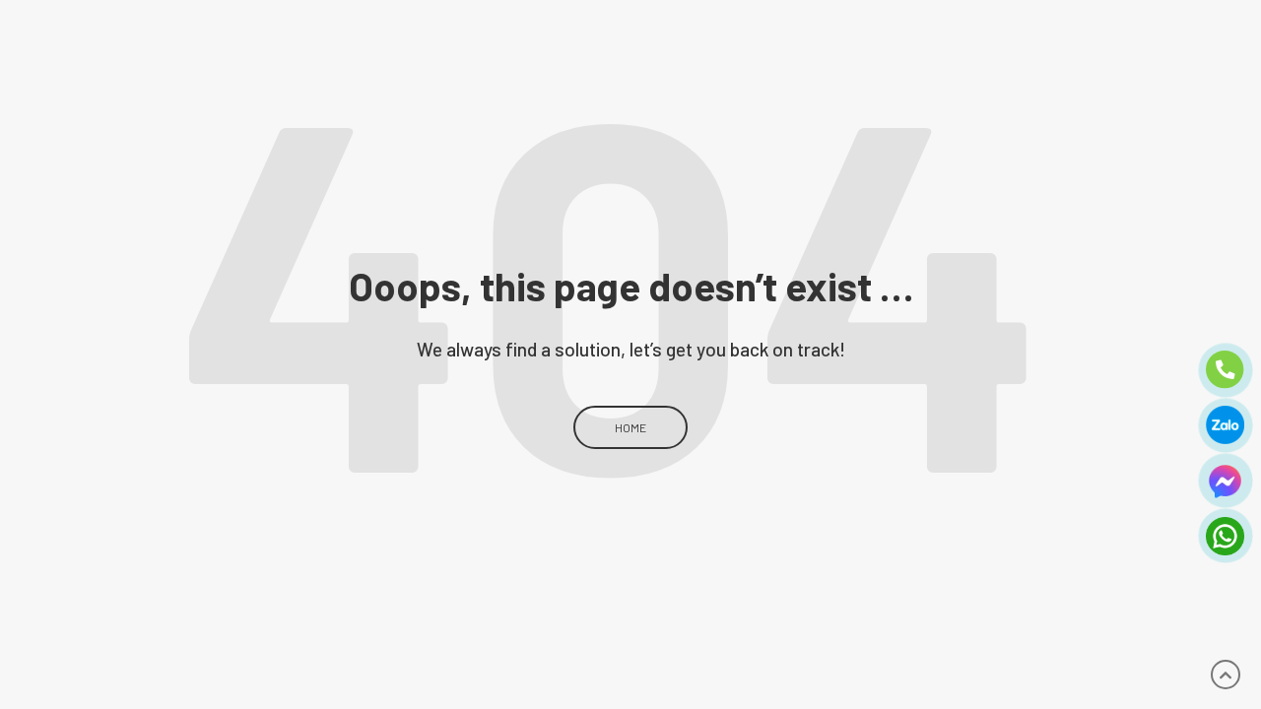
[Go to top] (1225, 674)
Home (630, 427)
